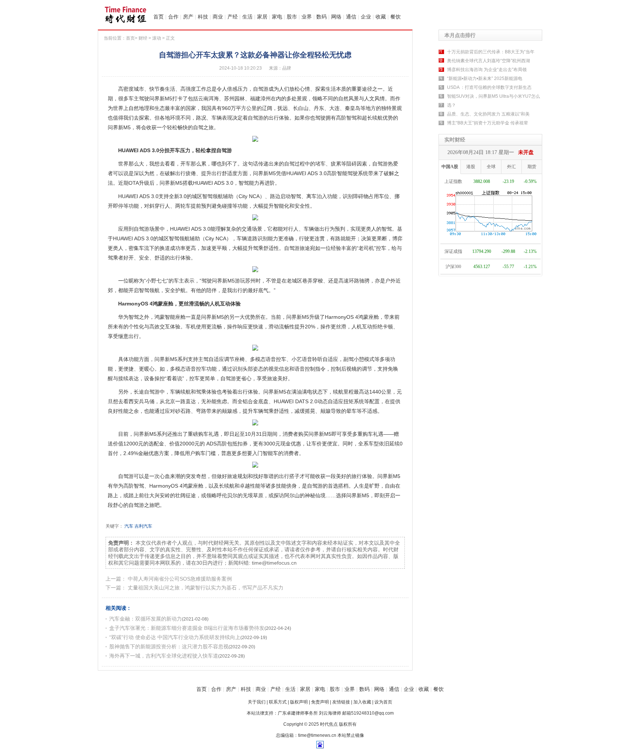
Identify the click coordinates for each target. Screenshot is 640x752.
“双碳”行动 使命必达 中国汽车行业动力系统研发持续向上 (174, 637)
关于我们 (257, 702)
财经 (143, 38)
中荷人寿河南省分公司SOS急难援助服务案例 (180, 579)
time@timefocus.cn (274, 563)
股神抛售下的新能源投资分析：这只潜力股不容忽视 (169, 646)
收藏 (381, 17)
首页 (158, 17)
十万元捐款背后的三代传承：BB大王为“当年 (490, 51)
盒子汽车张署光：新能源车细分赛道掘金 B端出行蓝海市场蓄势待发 (186, 628)
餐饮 (395, 17)
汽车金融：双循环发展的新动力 (145, 619)
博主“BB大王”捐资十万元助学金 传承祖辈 (487, 123)
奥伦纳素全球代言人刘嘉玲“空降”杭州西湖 (488, 60)
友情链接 (341, 702)
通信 (351, 17)
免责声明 (320, 702)
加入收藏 (362, 702)
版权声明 (299, 702)
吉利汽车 (143, 526)
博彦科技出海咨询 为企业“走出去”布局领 (487, 69)
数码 (321, 17)
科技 (203, 17)
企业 (366, 17)
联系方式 (278, 702)
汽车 (128, 526)
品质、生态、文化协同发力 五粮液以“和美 (488, 114)
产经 (232, 17)
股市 (292, 17)
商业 (218, 17)
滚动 (156, 38)
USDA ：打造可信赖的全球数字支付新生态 (489, 87)
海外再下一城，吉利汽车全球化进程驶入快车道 (163, 656)
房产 (188, 17)
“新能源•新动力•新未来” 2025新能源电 (484, 78)
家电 (277, 17)
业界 (306, 17)
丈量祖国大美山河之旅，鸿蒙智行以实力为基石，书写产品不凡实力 (205, 588)
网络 (336, 17)
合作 (173, 17)
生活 (247, 17)
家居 (262, 17)
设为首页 (383, 702)
